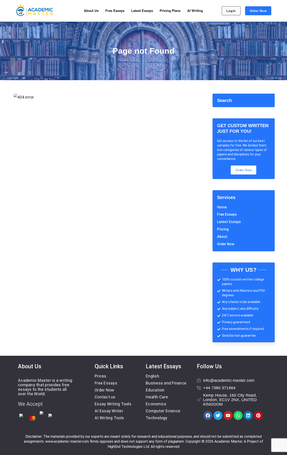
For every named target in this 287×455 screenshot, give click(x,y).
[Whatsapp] (238, 415)
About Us (91, 10)
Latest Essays (142, 10)
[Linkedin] (248, 415)
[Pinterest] (258, 415)
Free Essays (114, 10)
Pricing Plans (170, 10)
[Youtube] (228, 415)
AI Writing (195, 10)
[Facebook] (207, 415)
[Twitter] (217, 415)
